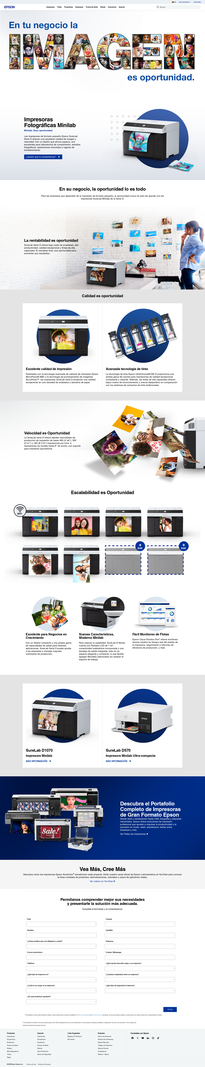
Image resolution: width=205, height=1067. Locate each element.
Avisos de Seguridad (44, 1054)
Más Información (36, 761)
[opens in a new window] (158, 1038)
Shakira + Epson (103, 1054)
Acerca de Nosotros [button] (184, 2)
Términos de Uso (31, 1064)
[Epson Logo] (9, 7)
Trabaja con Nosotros (105, 1045)
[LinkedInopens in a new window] (148, 1038)
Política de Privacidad (44, 1064)
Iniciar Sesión (197, 2)
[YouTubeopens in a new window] (143, 1038)
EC (175, 2)
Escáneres (10, 1042)
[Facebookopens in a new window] (132, 1038)
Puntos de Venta (12, 1045)
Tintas (9, 1054)
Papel (9, 1057)
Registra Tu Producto (75, 1036)
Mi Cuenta (71, 1039)
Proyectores (11, 1039)
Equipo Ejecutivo (103, 1042)
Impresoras (11, 1036)
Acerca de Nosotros (104, 1036)
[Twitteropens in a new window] (138, 1038)
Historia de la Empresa (105, 1039)
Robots (9, 1048)
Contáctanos (102, 1051)
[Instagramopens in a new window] (153, 1038)
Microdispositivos (13, 1051)
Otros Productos (42, 1051)
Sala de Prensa (103, 1048)
